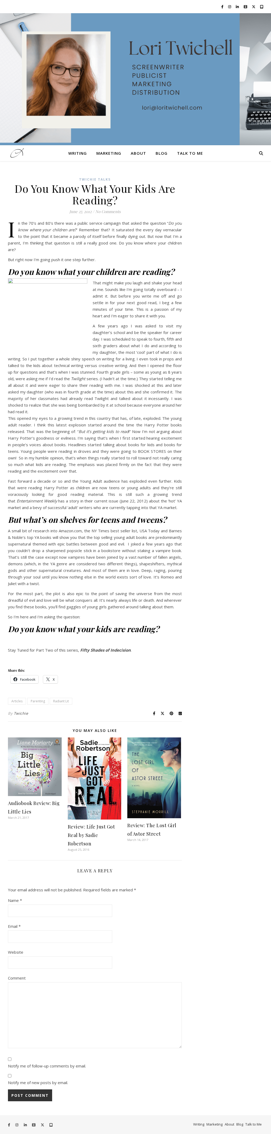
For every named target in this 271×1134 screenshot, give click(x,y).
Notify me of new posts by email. (38, 1082)
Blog (162, 153)
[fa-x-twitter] (254, 6)
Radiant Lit (61, 701)
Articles (16, 701)
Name (15, 900)
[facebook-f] (222, 6)
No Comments (108, 211)
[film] (246, 6)
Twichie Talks (95, 179)
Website (15, 952)
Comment (17, 978)
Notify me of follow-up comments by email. (47, 1066)
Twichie (21, 713)
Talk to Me (190, 153)
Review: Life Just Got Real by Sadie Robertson (91, 835)
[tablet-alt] (261, 6)
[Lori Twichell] (135, 79)
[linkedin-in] (238, 6)
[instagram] (230, 6)
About (138, 153)
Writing (77, 153)
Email (14, 926)
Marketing (108, 153)
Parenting (38, 701)
